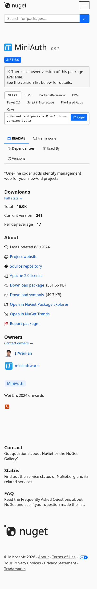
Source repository (26, 266)
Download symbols (27, 294)
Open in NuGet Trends (30, 314)
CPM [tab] (75, 95)
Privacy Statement (60, 563)
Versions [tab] (18, 158)
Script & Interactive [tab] (40, 102)
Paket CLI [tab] (13, 102)
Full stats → (13, 198)
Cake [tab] (10, 109)
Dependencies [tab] (23, 148)
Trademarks (15, 568)
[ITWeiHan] (8, 353)
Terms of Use (64, 557)
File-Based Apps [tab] (72, 102)
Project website (23, 256)
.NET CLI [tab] (13, 95)
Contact (13, 447)
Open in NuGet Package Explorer (39, 304)
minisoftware (27, 365)
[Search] (84, 18)
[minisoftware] (8, 366)
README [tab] (18, 138)
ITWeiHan (23, 353)
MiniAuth (15, 383)
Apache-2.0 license (26, 275)
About (43, 557)
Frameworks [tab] (47, 138)
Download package (27, 285)
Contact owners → (18, 343)
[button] (79, 117)
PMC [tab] (29, 95)
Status (11, 470)
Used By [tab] (53, 148)
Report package (24, 323)
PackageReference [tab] (52, 95)
